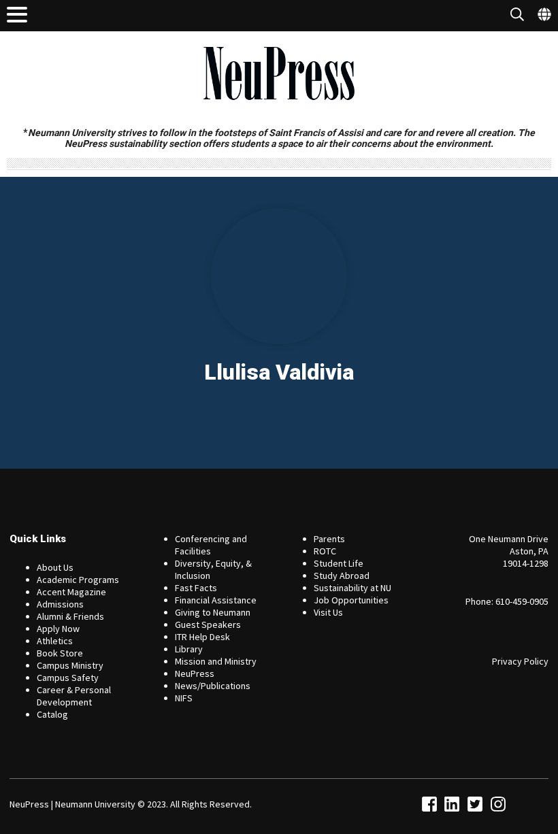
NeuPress (194, 673)
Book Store (60, 653)
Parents (329, 539)
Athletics (55, 641)
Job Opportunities (351, 600)
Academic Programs (78, 579)
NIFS (184, 698)
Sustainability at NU (352, 588)
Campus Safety (68, 677)
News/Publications (212, 686)
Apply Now (58, 628)
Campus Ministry (70, 665)
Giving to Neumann (212, 612)
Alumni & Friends (70, 616)
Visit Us (328, 612)
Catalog (52, 714)
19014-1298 (525, 563)
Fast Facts (196, 588)
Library (189, 649)
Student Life (338, 563)
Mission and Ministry (216, 661)
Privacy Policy (520, 661)
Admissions (60, 604)
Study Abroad (342, 575)
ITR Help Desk (202, 637)
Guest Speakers (208, 624)
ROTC (325, 551)
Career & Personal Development (74, 696)
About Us (55, 567)
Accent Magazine (71, 592)
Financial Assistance (216, 600)
